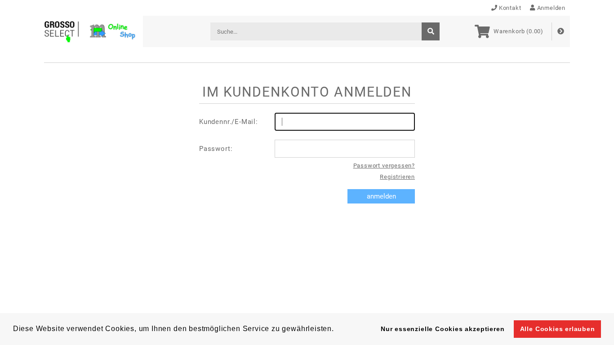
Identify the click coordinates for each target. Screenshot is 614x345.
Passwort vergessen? (384, 165)
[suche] (431, 31)
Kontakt (510, 7)
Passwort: (215, 149)
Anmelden (551, 7)
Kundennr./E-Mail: (228, 122)
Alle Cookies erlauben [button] (557, 328)
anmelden (381, 196)
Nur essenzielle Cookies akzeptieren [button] (442, 328)
